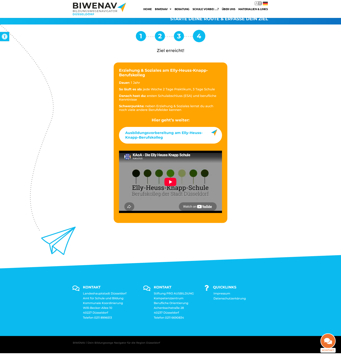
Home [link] (147, 9)
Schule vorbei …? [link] (206, 9)
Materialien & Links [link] (253, 9)
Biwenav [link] (161, 9)
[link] (4, 36)
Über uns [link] (228, 9)
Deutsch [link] (263, 3)
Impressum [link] (221, 293)
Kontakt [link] (328, 350)
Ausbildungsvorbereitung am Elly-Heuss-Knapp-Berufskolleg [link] (164, 135)
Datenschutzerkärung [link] (229, 298)
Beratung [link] (182, 9)
